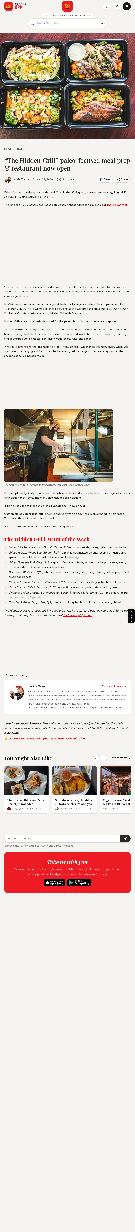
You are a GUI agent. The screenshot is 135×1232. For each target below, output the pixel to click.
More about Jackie (112, 686)
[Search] (102, 23)
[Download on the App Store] (54, 882)
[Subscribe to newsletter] (125, 838)
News (19, 148)
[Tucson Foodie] (67, 6)
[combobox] (66, 23)
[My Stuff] (107, 6)
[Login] (117, 6)
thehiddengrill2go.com (77, 615)
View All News (118, 757)
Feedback (131, 616)
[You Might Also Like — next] (104, 758)
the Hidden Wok (117, 205)
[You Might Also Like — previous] (96, 758)
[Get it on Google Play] (79, 882)
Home (7, 148)
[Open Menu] (127, 6)
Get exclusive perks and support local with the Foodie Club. (46, 738)
